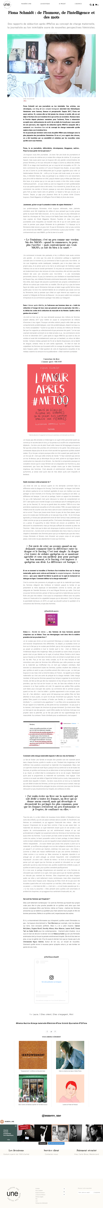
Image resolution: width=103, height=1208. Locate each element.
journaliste (74, 1023)
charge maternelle (39, 1023)
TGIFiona (83, 1023)
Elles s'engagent (60, 1014)
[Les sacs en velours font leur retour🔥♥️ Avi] (25, 1133)
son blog (36, 109)
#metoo (20, 1023)
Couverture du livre (51, 360)
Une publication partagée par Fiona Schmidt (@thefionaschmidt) (52, 1000)
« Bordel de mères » (38, 632)
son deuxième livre (37, 127)
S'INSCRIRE (97, 1192)
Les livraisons (16, 1150)
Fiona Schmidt (62, 1023)
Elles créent (46, 1014)
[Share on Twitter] (51, 1031)
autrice (27, 1023)
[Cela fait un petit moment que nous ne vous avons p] (8, 1133)
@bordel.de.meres (51, 611)
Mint (71, 1014)
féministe (51, 1023)
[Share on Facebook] (47, 1031)
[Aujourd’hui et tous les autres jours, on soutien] (77, 1133)
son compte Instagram (50, 109)
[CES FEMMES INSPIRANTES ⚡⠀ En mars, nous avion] (94, 1133)
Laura (35, 1014)
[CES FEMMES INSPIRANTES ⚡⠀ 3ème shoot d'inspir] (60, 1133)
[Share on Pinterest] (55, 1031)
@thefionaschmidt (51, 957)
